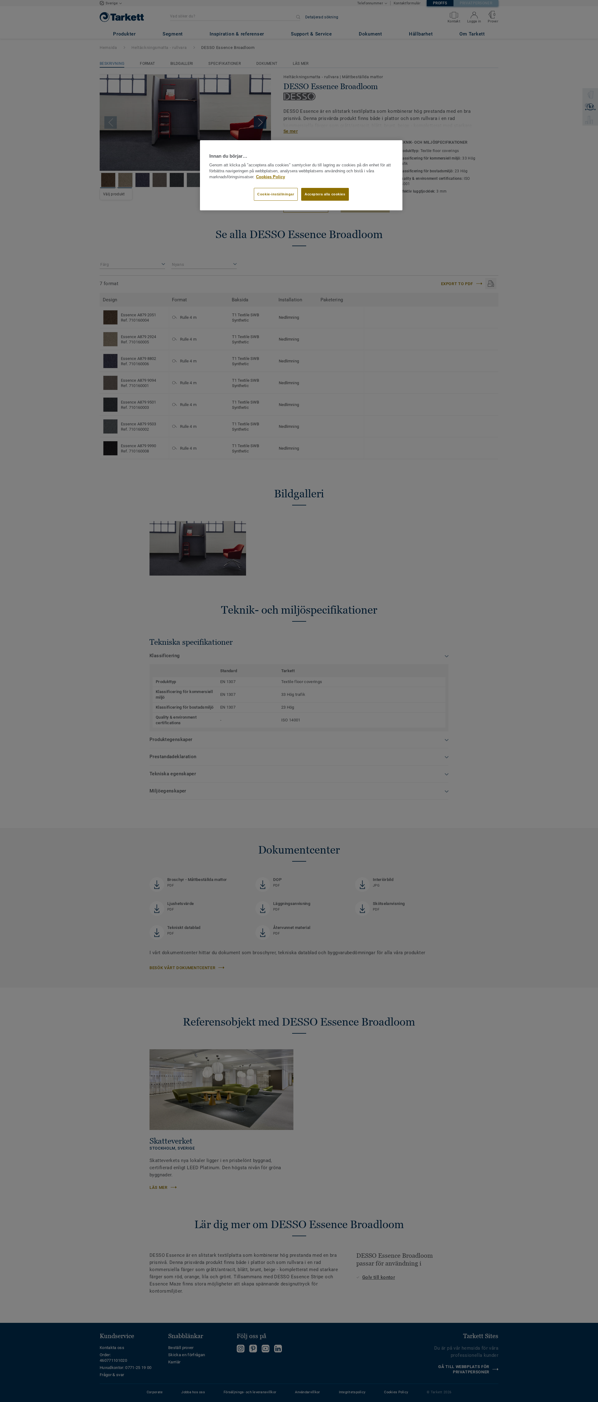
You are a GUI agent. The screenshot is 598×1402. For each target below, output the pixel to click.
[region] (301, 175)
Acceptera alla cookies (325, 194)
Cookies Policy (270, 177)
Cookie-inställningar (275, 194)
